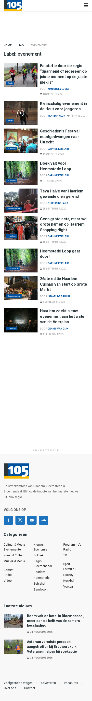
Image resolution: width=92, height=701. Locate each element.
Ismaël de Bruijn (59, 296)
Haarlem (12, 148)
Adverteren (48, 683)
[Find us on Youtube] (32, 520)
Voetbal (68, 586)
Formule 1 (70, 569)
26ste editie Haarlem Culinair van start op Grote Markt (63, 284)
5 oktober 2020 (52, 181)
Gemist (8, 570)
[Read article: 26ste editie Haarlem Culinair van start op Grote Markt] (21, 288)
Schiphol (39, 583)
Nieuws (39, 544)
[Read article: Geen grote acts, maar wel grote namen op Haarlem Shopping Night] (21, 228)
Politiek (38, 555)
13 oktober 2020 (53, 154)
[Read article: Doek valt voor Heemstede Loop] (21, 173)
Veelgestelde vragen (18, 683)
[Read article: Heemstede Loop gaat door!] (21, 261)
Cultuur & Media (14, 544)
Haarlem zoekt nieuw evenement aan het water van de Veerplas (63, 316)
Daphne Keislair (58, 149)
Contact (29, 688)
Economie (40, 549)
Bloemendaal (43, 566)
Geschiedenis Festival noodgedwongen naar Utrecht (59, 136)
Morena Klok (56, 115)
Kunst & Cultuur (14, 555)
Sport (66, 564)
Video (8, 580)
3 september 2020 (53, 301)
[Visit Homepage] (13, 5)
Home (8, 45)
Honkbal (68, 580)
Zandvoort (41, 589)
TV (65, 555)
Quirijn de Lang (58, 203)
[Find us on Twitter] (20, 520)
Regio (10, 83)
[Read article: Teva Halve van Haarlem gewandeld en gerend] (21, 201)
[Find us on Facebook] (8, 520)
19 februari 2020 (53, 334)
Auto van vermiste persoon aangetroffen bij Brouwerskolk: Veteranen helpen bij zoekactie (52, 646)
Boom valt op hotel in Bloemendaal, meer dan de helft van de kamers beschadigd (55, 620)
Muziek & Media (14, 561)
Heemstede (13, 268)
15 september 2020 (54, 241)
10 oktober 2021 (53, 94)
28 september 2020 (54, 208)
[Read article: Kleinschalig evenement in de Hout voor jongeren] (21, 113)
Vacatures (71, 683)
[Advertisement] (46, 401)
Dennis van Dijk (58, 328)
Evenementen (14, 208)
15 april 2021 (78, 115)
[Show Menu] (86, 5)
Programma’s (72, 544)
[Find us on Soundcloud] (43, 520)
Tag (21, 45)
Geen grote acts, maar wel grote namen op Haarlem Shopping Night (63, 224)
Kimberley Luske (58, 89)
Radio (10, 121)
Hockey (68, 575)
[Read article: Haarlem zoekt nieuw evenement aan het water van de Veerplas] (21, 320)
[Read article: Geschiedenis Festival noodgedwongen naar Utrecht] (21, 141)
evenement (39, 45)
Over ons (10, 688)
